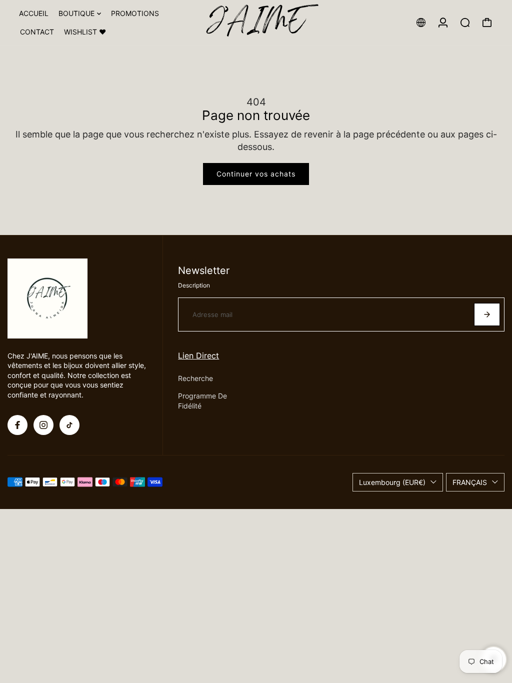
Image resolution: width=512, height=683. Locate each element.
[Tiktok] (70, 425)
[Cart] (487, 22)
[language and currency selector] (421, 22)
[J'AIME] (256, 22)
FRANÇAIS (469, 482)
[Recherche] (465, 22)
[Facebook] (18, 425)
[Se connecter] (443, 22)
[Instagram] (44, 425)
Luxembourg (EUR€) (392, 482)
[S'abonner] (487, 314)
